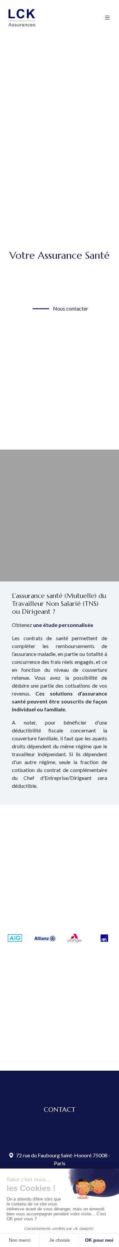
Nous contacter (70, 308)
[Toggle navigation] (107, 18)
